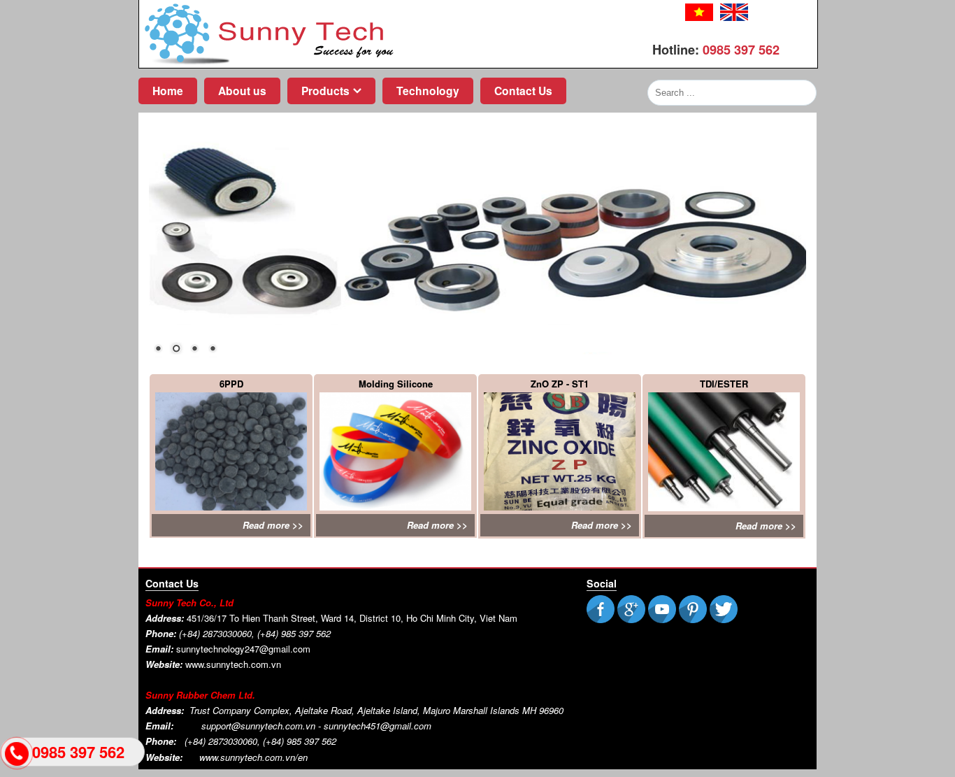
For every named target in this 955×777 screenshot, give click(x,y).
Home (167, 91)
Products (325, 91)
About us (242, 91)
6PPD (231, 383)
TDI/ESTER (724, 383)
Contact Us (523, 91)
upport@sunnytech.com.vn (260, 725)
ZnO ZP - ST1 (560, 383)
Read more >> (273, 525)
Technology (427, 91)
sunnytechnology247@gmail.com (243, 648)
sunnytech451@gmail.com (377, 725)
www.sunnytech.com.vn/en (253, 757)
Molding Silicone (396, 383)
